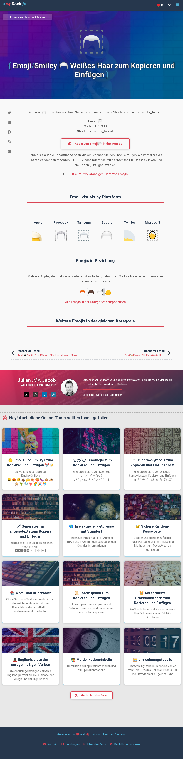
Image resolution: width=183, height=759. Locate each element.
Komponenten (95, 302)
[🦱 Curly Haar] (91, 292)
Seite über (88, 394)
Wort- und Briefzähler (30, 593)
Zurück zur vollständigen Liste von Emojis (98, 174)
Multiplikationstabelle (91, 659)
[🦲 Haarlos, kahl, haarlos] (108, 292)
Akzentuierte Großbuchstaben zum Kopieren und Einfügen (152, 598)
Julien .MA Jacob (37, 380)
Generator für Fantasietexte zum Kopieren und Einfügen (30, 531)
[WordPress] (53, 394)
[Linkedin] (44, 394)
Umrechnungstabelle (152, 659)
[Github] (35, 394)
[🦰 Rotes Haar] (82, 292)
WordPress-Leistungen (109, 394)
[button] (177, 4)
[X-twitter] (26, 394)
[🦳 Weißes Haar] (100, 292)
